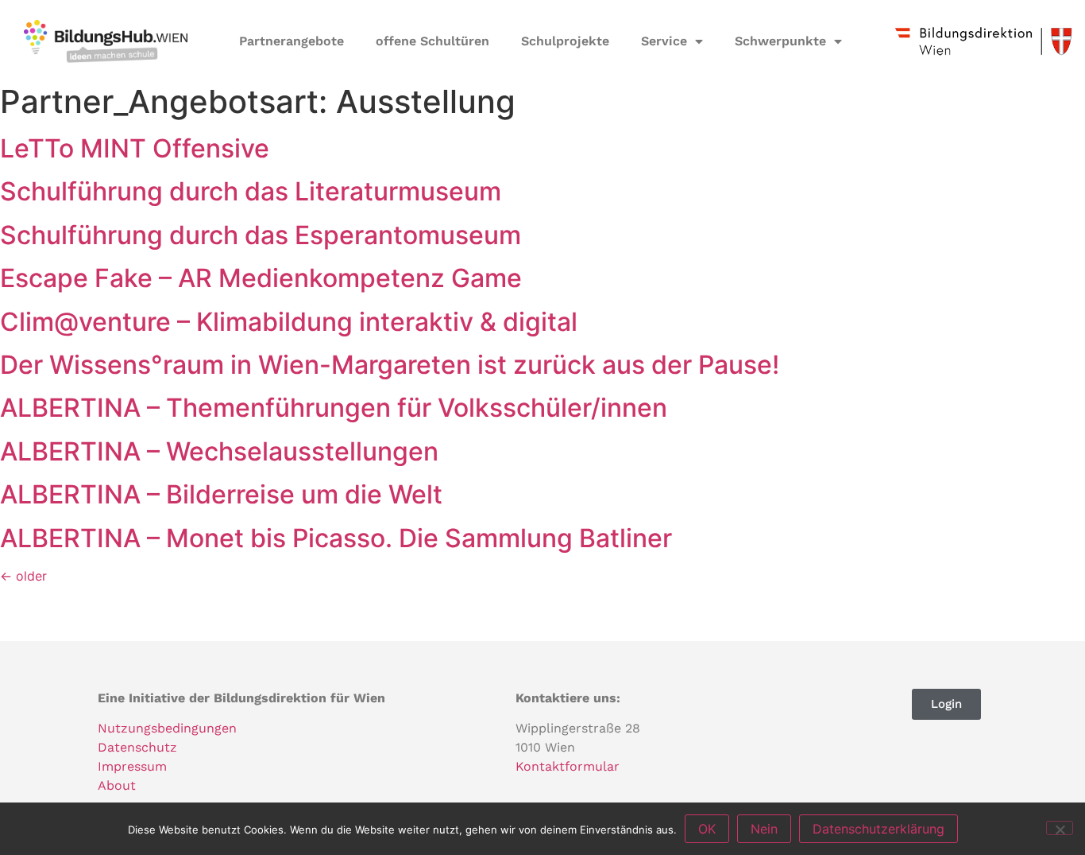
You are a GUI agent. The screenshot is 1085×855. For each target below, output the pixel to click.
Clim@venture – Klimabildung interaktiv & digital (288, 321)
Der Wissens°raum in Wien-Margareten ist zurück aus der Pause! (389, 364)
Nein (764, 829)
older (23, 576)
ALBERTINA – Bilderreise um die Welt (221, 494)
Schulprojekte (565, 41)
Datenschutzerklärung (878, 829)
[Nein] (1059, 828)
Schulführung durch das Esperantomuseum (260, 235)
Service (664, 41)
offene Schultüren (432, 41)
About (117, 785)
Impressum (132, 766)
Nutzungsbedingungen (167, 728)
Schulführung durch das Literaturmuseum (250, 191)
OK (707, 829)
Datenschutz (137, 747)
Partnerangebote (291, 41)
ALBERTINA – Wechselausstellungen (219, 451)
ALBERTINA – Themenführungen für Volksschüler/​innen (333, 407)
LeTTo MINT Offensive (134, 148)
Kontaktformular (567, 766)
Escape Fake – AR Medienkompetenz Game (261, 277)
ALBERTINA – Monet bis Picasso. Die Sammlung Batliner (336, 538)
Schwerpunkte (780, 41)
